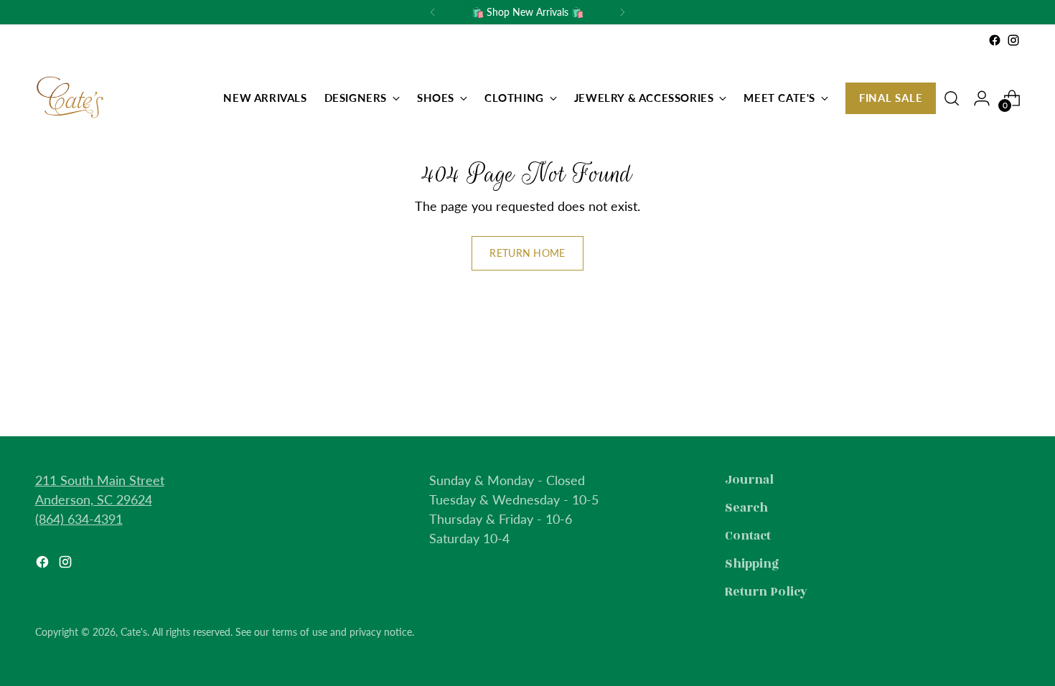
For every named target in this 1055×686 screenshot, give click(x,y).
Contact (748, 536)
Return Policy (766, 592)
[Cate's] (71, 98)
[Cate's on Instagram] (1013, 40)
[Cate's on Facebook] (994, 40)
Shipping (752, 564)
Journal (749, 480)
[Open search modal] (951, 98)
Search (746, 508)
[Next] (622, 12)
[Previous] (433, 12)
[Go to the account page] (981, 98)
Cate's (134, 632)
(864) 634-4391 (79, 519)
